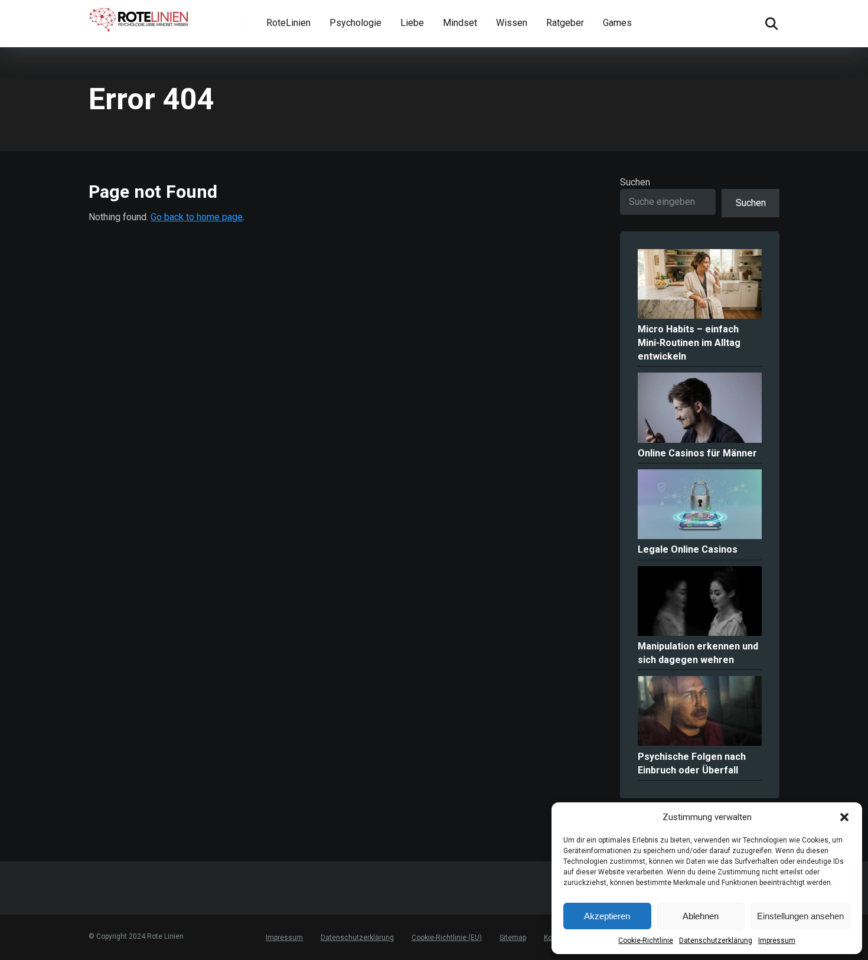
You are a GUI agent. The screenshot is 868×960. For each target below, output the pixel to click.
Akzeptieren (607, 916)
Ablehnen (701, 916)
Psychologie (355, 22)
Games (617, 22)
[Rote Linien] (140, 17)
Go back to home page (197, 217)
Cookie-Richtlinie (645, 940)
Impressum (776, 940)
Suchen (635, 182)
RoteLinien (288, 22)
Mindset (460, 22)
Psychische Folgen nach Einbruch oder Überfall (692, 763)
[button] (844, 817)
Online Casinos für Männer (697, 453)
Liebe (412, 22)
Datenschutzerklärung (715, 940)
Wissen (511, 22)
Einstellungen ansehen (800, 916)
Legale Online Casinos (688, 549)
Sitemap (513, 937)
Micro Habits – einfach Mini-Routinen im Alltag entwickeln (689, 343)
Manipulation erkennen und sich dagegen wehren (698, 653)
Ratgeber (565, 22)
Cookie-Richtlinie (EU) (447, 937)
